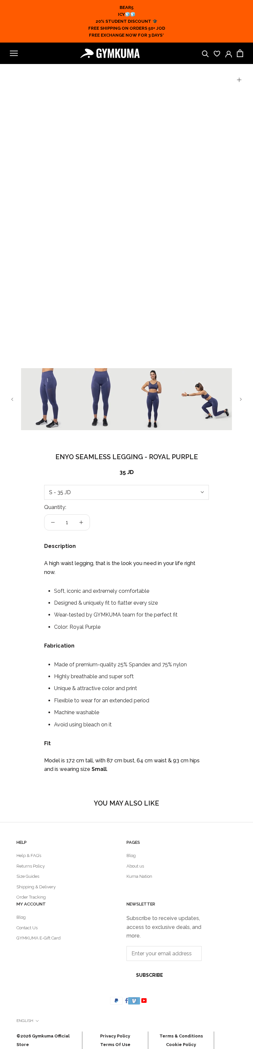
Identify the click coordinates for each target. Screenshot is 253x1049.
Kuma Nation (139, 876)
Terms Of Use (115, 1044)
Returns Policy (30, 866)
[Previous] (12, 399)
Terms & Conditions (181, 1035)
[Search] (205, 53)
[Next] (241, 399)
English (24, 1020)
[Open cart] (240, 53)
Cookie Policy (181, 1044)
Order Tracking (31, 897)
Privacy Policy (115, 1035)
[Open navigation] (14, 53)
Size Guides (27, 876)
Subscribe (149, 975)
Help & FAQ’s (28, 855)
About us (135, 866)
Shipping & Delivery (36, 886)
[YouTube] (144, 1000)
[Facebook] (126, 1000)
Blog (131, 855)
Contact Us (27, 927)
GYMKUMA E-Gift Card (38, 938)
